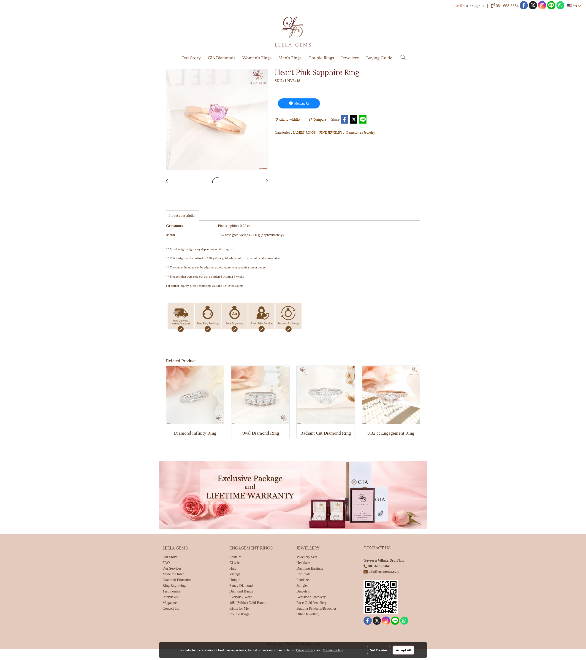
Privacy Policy (305, 650)
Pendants (302, 580)
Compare (319, 119)
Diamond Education (177, 580)
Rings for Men (239, 608)
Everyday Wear (240, 597)
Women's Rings (256, 57)
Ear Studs (303, 574)
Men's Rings (290, 57)
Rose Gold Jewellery (311, 603)
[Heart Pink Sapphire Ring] (217, 119)
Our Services (172, 568)
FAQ (166, 563)
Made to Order (173, 574)
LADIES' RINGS (305, 132)
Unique (234, 580)
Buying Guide (379, 57)
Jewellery (350, 57)
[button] (403, 57)
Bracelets (303, 591)
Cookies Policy (333, 650)
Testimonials (172, 591)
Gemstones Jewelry (360, 132)
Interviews (170, 597)
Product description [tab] (182, 215)
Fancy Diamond (241, 585)
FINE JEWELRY (331, 132)
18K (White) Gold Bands (247, 603)
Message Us (301, 103)
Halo (232, 568)
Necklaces (303, 563)
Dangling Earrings (309, 568)
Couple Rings (321, 57)
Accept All (403, 650)
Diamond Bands (241, 591)
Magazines (170, 603)
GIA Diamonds (221, 57)
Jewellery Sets (306, 557)
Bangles (302, 585)
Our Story (191, 57)
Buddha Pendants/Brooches (316, 608)
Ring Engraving (174, 585)
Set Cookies (378, 650)
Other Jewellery (307, 614)
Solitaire (235, 557)
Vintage (235, 574)
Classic (234, 563)
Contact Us (171, 608)
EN (575, 5)
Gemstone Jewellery (311, 597)
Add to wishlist (289, 119)
